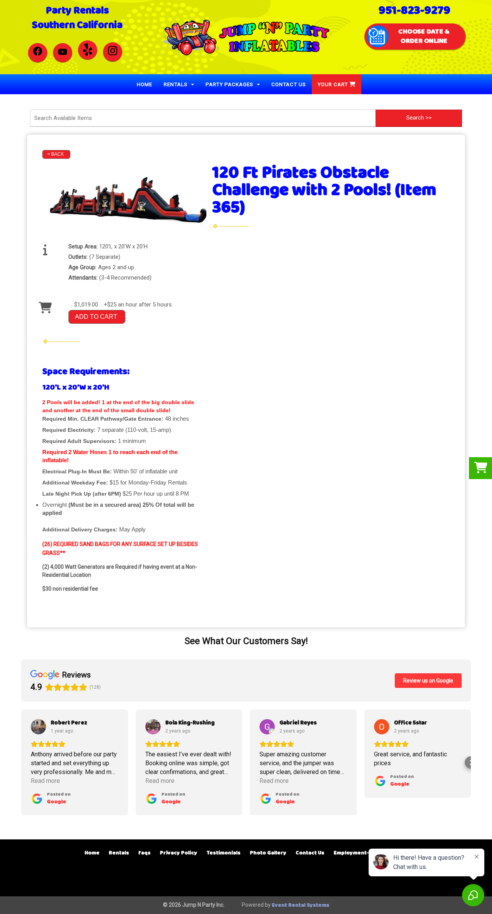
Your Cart (333, 84)
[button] (21, 762)
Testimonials (223, 853)
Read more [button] (45, 780)
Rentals (176, 84)
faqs (144, 853)
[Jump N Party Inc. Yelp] (87, 50)
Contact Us (288, 84)
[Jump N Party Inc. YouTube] (62, 52)
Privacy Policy (178, 853)
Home (144, 84)
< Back (55, 154)
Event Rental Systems (300, 905)
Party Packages (230, 84)
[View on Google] (38, 726)
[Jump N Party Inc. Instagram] (112, 52)
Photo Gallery (268, 853)
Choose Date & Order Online (423, 36)
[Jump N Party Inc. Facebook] (37, 52)
